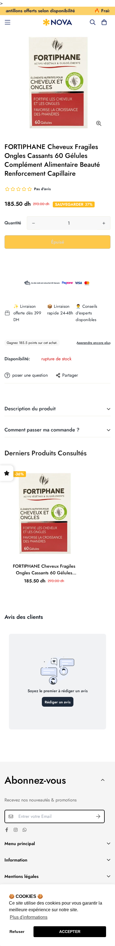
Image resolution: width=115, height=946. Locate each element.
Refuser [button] (16, 931)
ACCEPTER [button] (69, 931)
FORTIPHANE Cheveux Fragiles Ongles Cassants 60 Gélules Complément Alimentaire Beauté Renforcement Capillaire (44, 569)
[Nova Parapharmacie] (57, 22)
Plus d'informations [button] (28, 917)
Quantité (12, 223)
